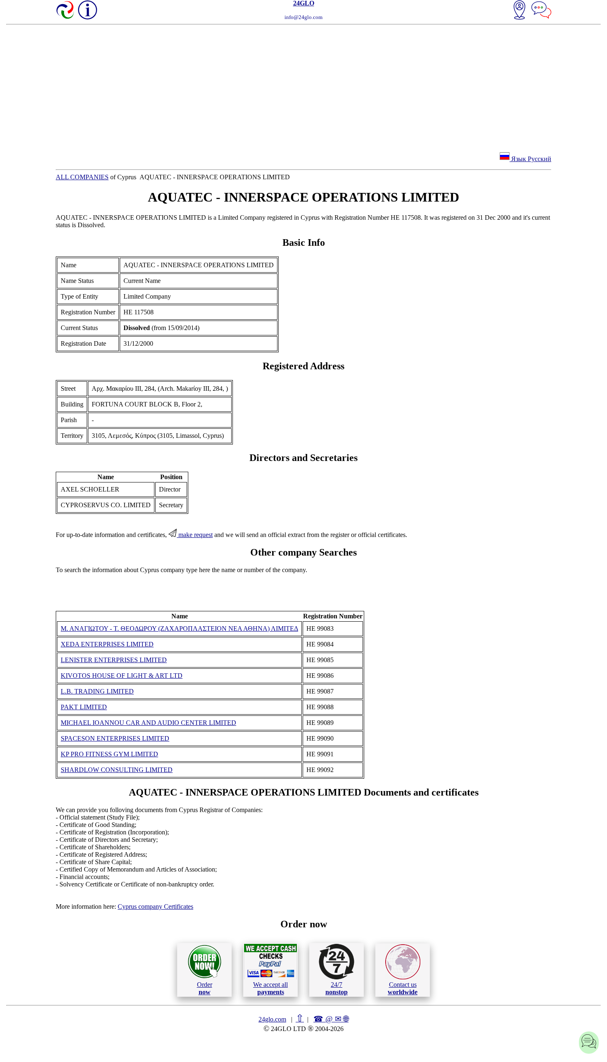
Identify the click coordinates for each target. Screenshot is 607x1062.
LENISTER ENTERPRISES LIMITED (114, 659)
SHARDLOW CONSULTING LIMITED (117, 769)
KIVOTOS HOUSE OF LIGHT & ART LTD (122, 675)
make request (195, 534)
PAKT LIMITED (84, 706)
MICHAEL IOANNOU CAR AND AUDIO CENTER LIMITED (148, 722)
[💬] (541, 10)
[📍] (519, 10)
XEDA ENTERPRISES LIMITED (107, 644)
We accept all (270, 988)
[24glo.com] (66, 10)
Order (204, 988)
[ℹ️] (87, 10)
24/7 (336, 988)
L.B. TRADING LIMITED (97, 691)
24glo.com (272, 1019)
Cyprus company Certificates (155, 906)
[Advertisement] (303, 87)
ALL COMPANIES (82, 177)
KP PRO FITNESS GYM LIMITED (109, 754)
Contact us (402, 988)
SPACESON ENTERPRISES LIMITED (115, 738)
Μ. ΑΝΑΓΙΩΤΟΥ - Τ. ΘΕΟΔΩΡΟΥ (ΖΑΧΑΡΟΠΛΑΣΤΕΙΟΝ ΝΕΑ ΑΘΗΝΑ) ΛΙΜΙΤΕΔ (179, 628)
